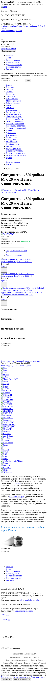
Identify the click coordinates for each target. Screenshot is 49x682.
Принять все (6, 680)
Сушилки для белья (14, 119)
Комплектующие (13, 146)
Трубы (9, 105)
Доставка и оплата (14, 65)
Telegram (5, 615)
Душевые (10, 87)
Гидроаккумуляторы (14, 151)
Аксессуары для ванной (16, 128)
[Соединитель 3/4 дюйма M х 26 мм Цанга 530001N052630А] (24, 192)
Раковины (10, 94)
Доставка (18, 663)
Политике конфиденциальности (15, 677)
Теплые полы (11, 137)
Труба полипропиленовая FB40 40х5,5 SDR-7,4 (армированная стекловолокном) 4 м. (21, 293)
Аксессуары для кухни (16, 126)
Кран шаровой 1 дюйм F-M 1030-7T (16, 262)
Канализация (11, 110)
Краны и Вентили (13, 114)
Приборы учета (12, 144)
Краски (9, 158)
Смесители (10, 96)
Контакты (10, 69)
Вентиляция (11, 135)
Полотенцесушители (15, 123)
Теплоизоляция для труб (16, 155)
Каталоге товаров (16, 497)
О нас (8, 58)
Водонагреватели (13, 148)
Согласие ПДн (8, 663)
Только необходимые (22, 680)
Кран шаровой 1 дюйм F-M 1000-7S (16, 276)
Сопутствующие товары (16, 250)
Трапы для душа (13, 112)
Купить (4, 266)
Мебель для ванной (14, 121)
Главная (9, 55)
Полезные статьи (13, 67)
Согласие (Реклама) (39, 663)
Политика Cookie (37, 660)
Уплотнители (11, 142)
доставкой (16, 483)
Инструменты (12, 139)
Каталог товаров (13, 60)
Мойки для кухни (13, 101)
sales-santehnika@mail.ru (11, 31)
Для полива (11, 133)
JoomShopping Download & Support (16, 365)
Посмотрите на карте (24, 611)
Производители (12, 62)
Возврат (27, 663)
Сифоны (9, 92)
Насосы (9, 130)
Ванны (9, 85)
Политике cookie (38, 677)
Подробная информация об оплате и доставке (20, 361)
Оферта (36, 657)
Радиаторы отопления (15, 153)
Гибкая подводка (13, 103)
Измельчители (12, 98)
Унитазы (9, 89)
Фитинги (10, 108)
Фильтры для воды (14, 117)
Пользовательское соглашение (20, 657)
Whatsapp (5, 619)
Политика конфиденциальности (17, 660)
